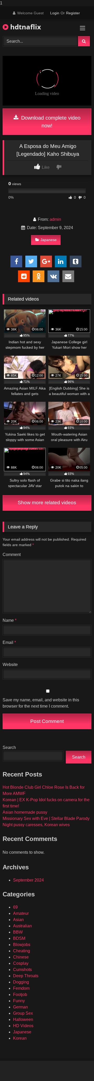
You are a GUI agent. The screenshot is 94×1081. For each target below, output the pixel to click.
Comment (12, 554)
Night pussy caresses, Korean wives (36, 825)
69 (15, 907)
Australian (22, 926)
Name (9, 620)
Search (9, 747)
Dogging (21, 982)
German (20, 1007)
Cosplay (20, 963)
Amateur (21, 913)
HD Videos (23, 1026)
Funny (19, 1001)
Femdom (21, 988)
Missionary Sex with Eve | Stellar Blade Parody (46, 818)
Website (10, 664)
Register (73, 13)
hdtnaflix (24, 26)
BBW (18, 932)
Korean (20, 1038)
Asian (18, 919)
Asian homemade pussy (25, 812)
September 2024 (28, 880)
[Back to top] (78, 1067)
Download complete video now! (50, 121)
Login (54, 13)
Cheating (21, 951)
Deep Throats (25, 976)
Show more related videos (47, 502)
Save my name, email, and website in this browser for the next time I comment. (41, 703)
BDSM (19, 938)
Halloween (23, 1019)
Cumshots (22, 969)
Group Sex (23, 1013)
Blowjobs (21, 944)
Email (9, 642)
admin (55, 219)
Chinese (21, 957)
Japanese (48, 240)
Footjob (20, 994)
